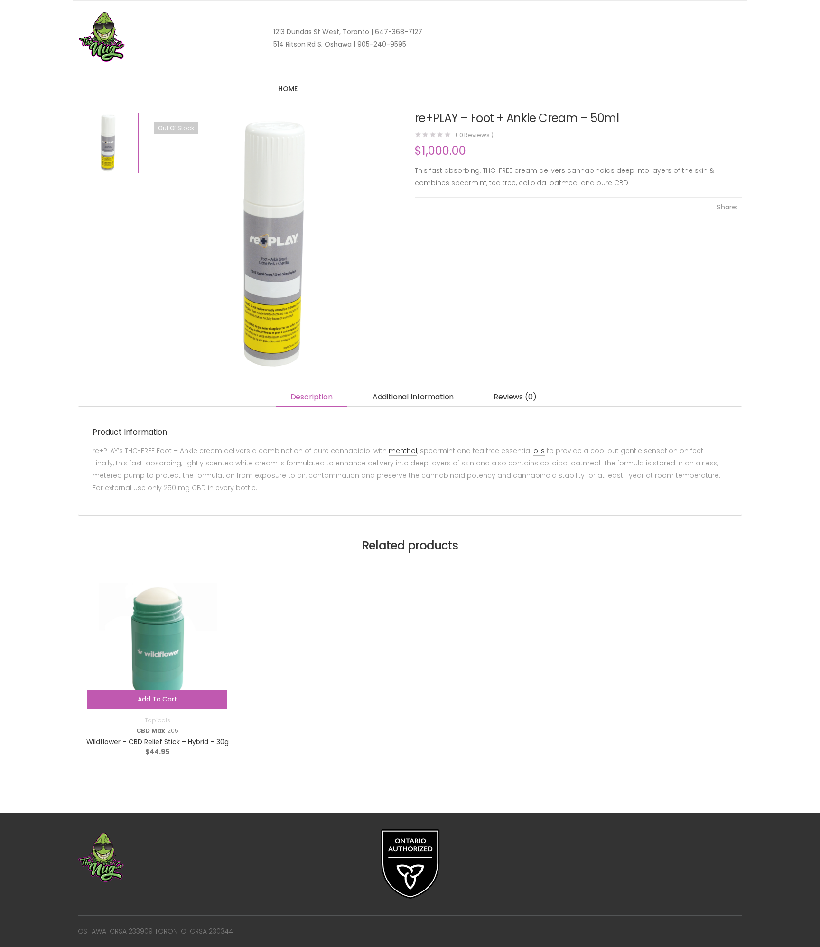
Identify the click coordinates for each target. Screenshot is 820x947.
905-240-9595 (380, 44)
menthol (403, 450)
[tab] (311, 398)
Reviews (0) (515, 396)
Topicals (157, 720)
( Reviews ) (474, 135)
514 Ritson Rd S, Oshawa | (314, 44)
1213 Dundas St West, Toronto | (323, 32)
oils (539, 450)
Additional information (413, 396)
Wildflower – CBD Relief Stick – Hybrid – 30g (157, 742)
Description (311, 396)
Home (287, 89)
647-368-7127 (397, 32)
